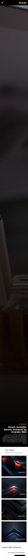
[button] (2, 3)
